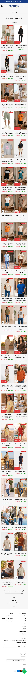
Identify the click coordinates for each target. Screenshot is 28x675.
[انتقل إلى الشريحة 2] (14, 606)
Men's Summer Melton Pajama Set (7, 244)
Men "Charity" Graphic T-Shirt (7, 327)
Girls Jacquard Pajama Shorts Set (7, 444)
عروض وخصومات (22, 631)
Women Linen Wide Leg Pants (20, 105)
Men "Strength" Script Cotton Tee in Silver (7, 299)
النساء (25, 615)
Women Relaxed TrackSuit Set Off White (7, 356)
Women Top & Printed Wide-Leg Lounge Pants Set (7, 387)
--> (26, 25)
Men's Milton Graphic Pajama (7, 216)
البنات (25, 623)
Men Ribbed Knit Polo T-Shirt (7, 271)
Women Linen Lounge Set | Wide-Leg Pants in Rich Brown (21, 357)
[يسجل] (5, 645)
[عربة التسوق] (2, 6)
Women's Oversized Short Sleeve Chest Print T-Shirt (7, 160)
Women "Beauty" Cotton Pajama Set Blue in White (21, 415)
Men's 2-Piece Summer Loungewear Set (7, 105)
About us (24, 633)
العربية (9, 660)
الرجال (24, 618)
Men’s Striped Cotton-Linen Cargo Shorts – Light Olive (7, 133)
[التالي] (5, 591)
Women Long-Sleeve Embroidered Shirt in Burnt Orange (21, 387)
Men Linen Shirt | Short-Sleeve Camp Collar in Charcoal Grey (7, 582)
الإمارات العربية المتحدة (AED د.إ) (19, 660)
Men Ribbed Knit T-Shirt (20, 527)
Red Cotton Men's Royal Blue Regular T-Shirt (20, 299)
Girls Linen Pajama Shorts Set (21, 444)
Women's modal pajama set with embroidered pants (20, 76)
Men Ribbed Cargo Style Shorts (20, 160)
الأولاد (25, 621)
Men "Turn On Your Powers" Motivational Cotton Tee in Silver (20, 328)
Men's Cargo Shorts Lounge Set (20, 216)
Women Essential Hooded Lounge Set (21, 46)
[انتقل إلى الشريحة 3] (13, 606)
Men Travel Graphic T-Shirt (21, 499)
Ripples (24, 628)
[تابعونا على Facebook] (24, 654)
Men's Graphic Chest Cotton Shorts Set (7, 188)
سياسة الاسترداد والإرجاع (7, 618)
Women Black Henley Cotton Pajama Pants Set (7, 75)
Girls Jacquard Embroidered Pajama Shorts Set (7, 416)
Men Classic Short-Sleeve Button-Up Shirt (21, 581)
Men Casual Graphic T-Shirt (7, 472)
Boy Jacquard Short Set (20, 471)
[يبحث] (23, 6)
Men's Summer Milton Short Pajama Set (21, 244)
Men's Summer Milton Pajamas (21, 271)
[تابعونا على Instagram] (21, 654)
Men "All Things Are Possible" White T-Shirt (7, 500)
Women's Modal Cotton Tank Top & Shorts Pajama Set (7, 47)
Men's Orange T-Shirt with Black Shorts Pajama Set (21, 133)
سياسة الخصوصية (9, 615)
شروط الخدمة (10, 621)
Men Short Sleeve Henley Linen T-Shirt (7, 554)
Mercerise (24, 626)
